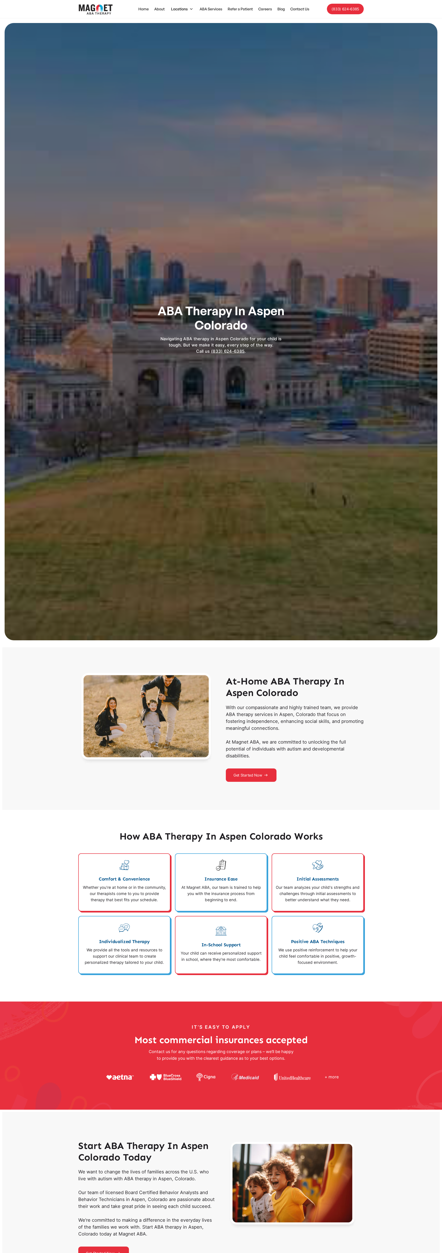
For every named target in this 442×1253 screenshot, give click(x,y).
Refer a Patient (240, 9)
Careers (265, 9)
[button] (182, 9)
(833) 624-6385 (345, 9)
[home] (95, 9)
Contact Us (299, 9)
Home (143, 9)
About (159, 9)
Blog (281, 9)
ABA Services (211, 9)
